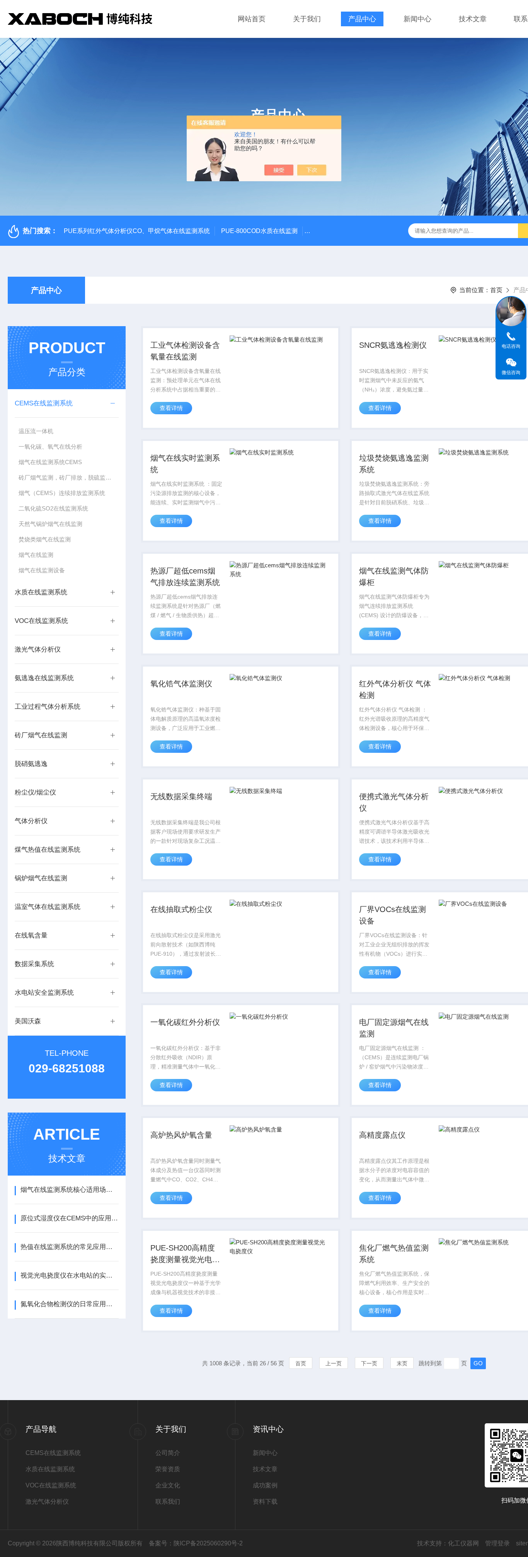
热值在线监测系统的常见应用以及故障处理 (69, 1247)
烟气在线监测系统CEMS (50, 462)
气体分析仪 (31, 821)
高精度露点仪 (382, 1135)
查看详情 (171, 408)
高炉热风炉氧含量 (181, 1135)
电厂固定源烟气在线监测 (394, 1028)
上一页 (333, 1363)
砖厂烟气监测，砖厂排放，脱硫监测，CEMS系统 (68, 477)
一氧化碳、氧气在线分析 (50, 446)
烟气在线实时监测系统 (185, 464)
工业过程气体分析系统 (47, 706)
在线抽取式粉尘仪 (181, 909)
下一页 (369, 1363)
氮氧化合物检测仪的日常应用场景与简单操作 (69, 1304)
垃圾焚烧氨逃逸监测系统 (394, 464)
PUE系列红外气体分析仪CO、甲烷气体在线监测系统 (137, 231)
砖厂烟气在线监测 (41, 735)
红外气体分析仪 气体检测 (395, 689)
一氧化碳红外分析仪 (185, 1022)
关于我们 (307, 19)
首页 (496, 290)
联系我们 (167, 1501)
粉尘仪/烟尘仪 (35, 792)
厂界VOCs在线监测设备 (392, 915)
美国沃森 (28, 1021)
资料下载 (265, 1501)
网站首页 (252, 19)
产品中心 (362, 19)
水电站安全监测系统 (44, 992)
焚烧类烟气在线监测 (45, 539)
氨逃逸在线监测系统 (44, 678)
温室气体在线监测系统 (47, 906)
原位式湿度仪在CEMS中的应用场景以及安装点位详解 (69, 1218)
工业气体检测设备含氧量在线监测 (185, 351)
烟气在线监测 (36, 554)
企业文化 (167, 1485)
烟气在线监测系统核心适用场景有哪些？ (69, 1189)
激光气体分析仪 (38, 649)
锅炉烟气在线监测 (41, 878)
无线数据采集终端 (181, 796)
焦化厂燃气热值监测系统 (394, 1254)
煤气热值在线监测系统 (47, 849)
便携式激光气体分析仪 (394, 802)
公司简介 (167, 1453)
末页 (402, 1363)
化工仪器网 (463, 1543)
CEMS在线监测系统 (44, 403)
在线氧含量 (31, 935)
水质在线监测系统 (41, 592)
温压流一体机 (36, 431)
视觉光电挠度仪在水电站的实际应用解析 (69, 1275)
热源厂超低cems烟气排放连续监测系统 (185, 577)
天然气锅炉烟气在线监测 (50, 524)
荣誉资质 (167, 1469)
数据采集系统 (34, 964)
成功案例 (265, 1485)
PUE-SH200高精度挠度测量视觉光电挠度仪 (185, 1254)
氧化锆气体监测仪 (181, 683)
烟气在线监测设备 (42, 570)
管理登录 (497, 1543)
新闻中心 (417, 19)
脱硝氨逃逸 (31, 763)
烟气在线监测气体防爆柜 (394, 577)
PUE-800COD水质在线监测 (259, 231)
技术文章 (473, 19)
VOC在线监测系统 (41, 621)
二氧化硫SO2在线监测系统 (53, 508)
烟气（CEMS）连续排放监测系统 (62, 493)
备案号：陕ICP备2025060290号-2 (196, 1543)
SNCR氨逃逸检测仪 (393, 345)
